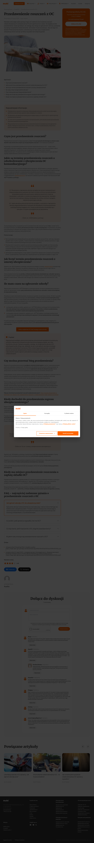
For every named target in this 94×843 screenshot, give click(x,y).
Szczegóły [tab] (47, 413)
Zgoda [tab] (25, 413)
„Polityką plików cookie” (69, 424)
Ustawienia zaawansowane (46, 433)
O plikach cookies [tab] (69, 413)
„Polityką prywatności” (49, 424)
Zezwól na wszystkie (68, 433)
